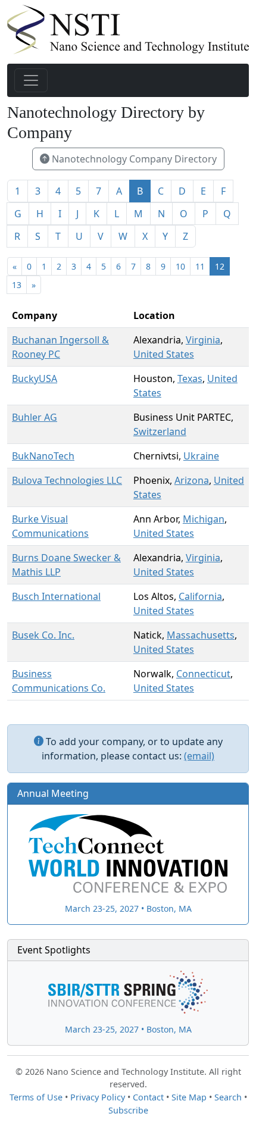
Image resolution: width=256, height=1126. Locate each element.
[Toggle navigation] (31, 80)
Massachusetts (201, 635)
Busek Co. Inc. (43, 635)
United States (163, 354)
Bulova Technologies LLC (67, 480)
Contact (148, 1097)
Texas (189, 378)
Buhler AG (34, 417)
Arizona (191, 480)
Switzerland (159, 431)
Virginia (203, 339)
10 (180, 266)
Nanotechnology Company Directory (133, 158)
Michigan (203, 519)
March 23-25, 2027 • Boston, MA (128, 908)
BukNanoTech (43, 455)
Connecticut (203, 673)
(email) (199, 755)
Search (228, 1097)
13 (16, 284)
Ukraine (201, 455)
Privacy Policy (97, 1097)
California (200, 596)
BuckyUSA (34, 378)
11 (200, 266)
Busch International (56, 596)
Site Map (189, 1097)
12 (219, 266)
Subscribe (128, 1110)
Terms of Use (36, 1097)
